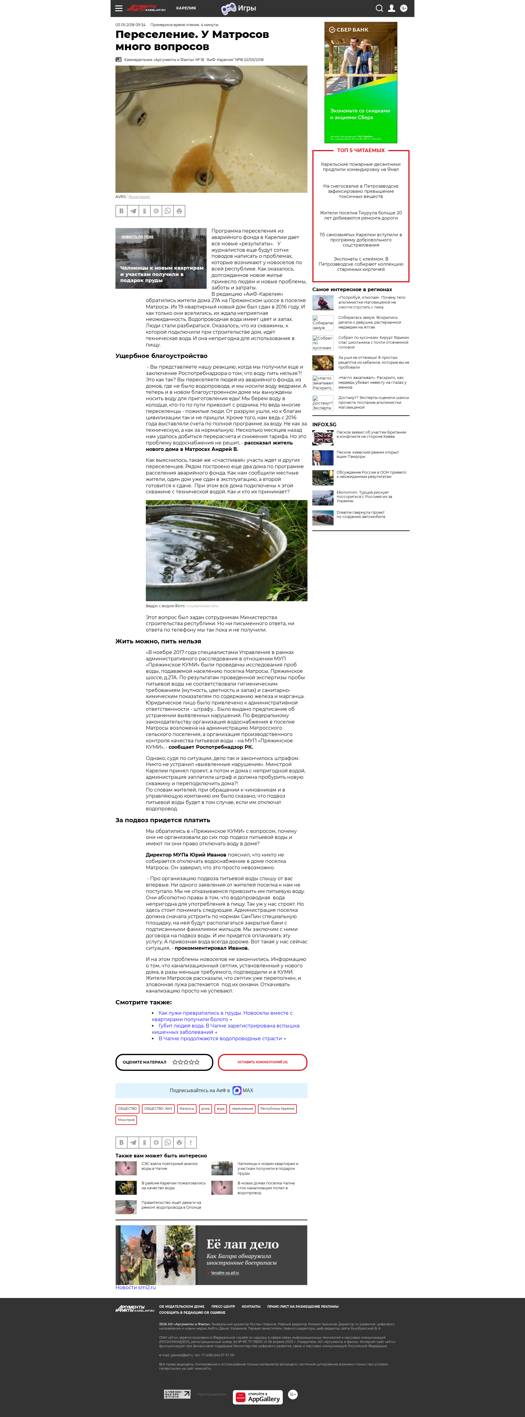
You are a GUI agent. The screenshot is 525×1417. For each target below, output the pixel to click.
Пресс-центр (223, 1307)
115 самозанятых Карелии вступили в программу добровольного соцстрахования (361, 240)
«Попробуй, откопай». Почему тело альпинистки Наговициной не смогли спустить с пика (372, 302)
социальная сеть (202, 606)
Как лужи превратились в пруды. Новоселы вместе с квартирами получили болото (222, 1016)
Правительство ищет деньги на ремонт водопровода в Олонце (171, 1205)
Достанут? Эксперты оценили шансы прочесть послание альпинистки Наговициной (373, 402)
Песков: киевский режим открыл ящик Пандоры (368, 454)
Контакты (251, 1307)
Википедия (139, 196)
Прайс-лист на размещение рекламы (302, 1307)
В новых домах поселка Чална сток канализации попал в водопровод (266, 1188)
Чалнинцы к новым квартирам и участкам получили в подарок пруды (268, 1168)
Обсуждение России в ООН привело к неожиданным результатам (372, 474)
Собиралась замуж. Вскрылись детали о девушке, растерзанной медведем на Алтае (369, 322)
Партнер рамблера (211, 1394)
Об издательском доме (181, 1307)
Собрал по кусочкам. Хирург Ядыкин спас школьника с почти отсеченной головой (373, 342)
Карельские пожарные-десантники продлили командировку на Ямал (361, 167)
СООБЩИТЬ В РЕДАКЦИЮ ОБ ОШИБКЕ (192, 1313)
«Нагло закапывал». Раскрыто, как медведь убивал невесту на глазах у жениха (372, 382)
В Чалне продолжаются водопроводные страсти (220, 1038)
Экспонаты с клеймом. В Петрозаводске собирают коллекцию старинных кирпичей (361, 264)
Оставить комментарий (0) (263, 1062)
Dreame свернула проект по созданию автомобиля (361, 514)
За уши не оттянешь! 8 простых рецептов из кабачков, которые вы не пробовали (373, 362)
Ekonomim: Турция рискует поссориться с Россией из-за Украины (364, 496)
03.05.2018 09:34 (130, 24)
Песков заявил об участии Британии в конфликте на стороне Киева (371, 434)
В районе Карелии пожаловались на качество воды (174, 1185)
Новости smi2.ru (135, 1287)
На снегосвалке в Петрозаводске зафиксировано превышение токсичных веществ (361, 191)
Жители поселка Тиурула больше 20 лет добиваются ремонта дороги (361, 215)
